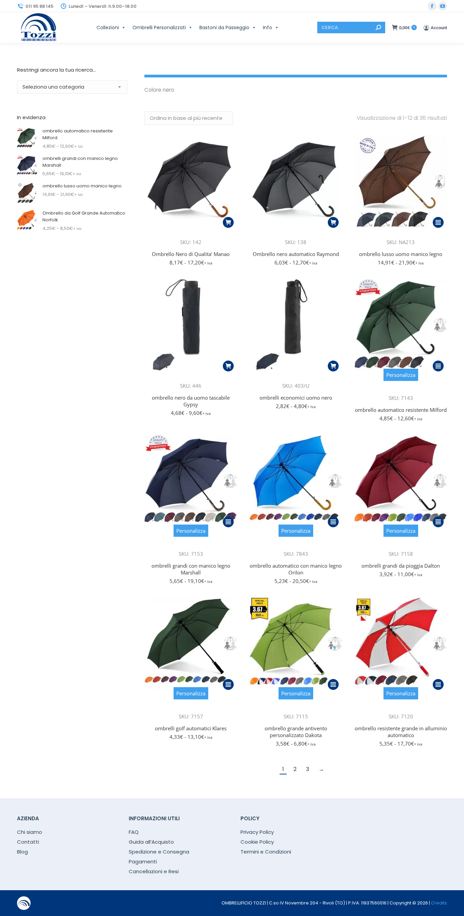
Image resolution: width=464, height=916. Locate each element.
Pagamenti (143, 861)
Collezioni (107, 27)
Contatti (28, 842)
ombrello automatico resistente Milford (401, 409)
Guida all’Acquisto (151, 842)
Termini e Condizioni (265, 851)
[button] (228, 222)
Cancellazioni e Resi (154, 871)
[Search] (378, 27)
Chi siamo (29, 832)
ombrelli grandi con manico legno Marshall (190, 569)
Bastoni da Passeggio (224, 27)
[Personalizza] (400, 388)
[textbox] (53, 87)
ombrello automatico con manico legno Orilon (296, 569)
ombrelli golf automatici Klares (191, 728)
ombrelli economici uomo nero (296, 397)
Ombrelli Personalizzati (159, 27)
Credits (439, 903)
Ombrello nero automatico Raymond (296, 254)
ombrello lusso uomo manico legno (400, 254)
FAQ (134, 832)
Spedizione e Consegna (159, 851)
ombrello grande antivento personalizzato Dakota (296, 731)
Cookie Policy (257, 842)
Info (267, 27)
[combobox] (72, 87)
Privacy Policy (257, 832)
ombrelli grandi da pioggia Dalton (400, 565)
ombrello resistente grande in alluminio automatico (401, 731)
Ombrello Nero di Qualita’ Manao (191, 254)
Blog (22, 851)
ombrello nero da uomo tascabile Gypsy (191, 401)
